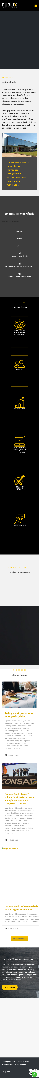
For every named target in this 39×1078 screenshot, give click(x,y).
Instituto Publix (9, 82)
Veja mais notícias (19, 938)
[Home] (13, 5)
